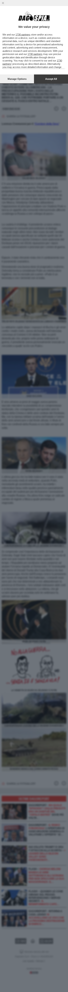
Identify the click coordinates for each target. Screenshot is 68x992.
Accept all (51, 78)
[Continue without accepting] (3, 3)
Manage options (17, 78)
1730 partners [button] (23, 34)
